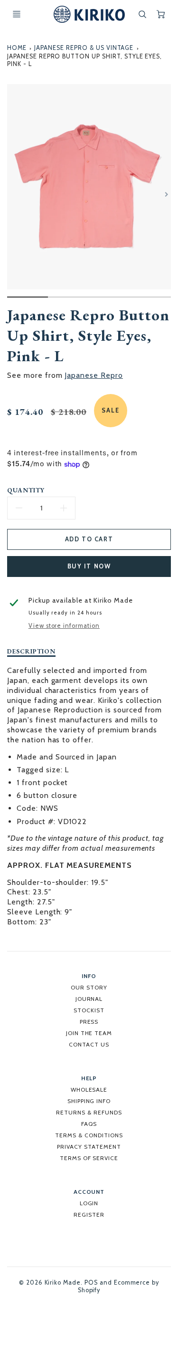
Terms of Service (89, 1158)
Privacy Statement (89, 1146)
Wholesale (89, 1089)
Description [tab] (31, 651)
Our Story (89, 987)
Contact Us (89, 1044)
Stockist (89, 1010)
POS (91, 1282)
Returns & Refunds (89, 1112)
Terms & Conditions (88, 1135)
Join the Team (89, 1033)
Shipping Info (89, 1100)
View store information (64, 625)
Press (89, 1021)
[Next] (166, 194)
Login (89, 1203)
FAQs (89, 1123)
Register (89, 1214)
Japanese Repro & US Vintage (83, 47)
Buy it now (89, 566)
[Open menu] (16, 14)
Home (17, 47)
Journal (89, 998)
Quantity (26, 490)
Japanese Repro (93, 375)
